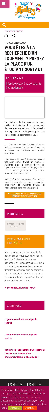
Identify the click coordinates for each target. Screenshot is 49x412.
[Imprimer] (7, 36)
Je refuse (29, 407)
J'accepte (14, 407)
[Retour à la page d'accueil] (24, 10)
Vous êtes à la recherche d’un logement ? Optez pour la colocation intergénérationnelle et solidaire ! (24, 353)
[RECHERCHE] (5, 25)
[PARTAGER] (14, 36)
